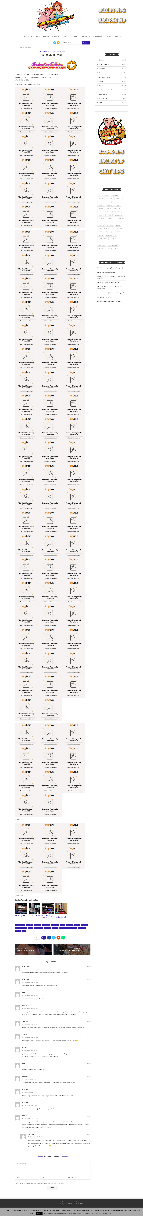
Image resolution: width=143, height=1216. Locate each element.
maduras (84, 925)
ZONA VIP (108, 37)
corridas (118, 198)
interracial (118, 215)
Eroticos (46, 37)
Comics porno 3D (26, 37)
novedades (38, 928)
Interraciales (85, 37)
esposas (101, 208)
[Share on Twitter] (54, 938)
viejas (18, 931)
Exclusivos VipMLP (112, 77)
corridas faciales (104, 202)
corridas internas (118, 202)
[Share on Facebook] (49, 938)
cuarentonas (20, 925)
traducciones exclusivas (68, 928)
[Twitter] (54, 42)
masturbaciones (117, 228)
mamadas (110, 225)
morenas (107, 232)
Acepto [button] (39, 1213)
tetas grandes (112, 245)
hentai (109, 208)
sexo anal (115, 242)
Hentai (37, 37)
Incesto (75, 37)
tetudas (55, 928)
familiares (46, 925)
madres (77, 925)
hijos (62, 925)
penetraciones (103, 238)
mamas (118, 225)
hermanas (55, 925)
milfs (30, 928)
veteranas (82, 928)
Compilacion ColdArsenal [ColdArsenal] (109, 301)
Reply (88, 966)
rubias (101, 242)
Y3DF (24, 931)
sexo (107, 242)
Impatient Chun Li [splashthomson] (108, 282)
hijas (100, 212)
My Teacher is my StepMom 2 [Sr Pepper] (110, 268)
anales (101, 198)
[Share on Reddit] (58, 938)
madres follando (111, 222)
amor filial (114, 195)
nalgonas (117, 232)
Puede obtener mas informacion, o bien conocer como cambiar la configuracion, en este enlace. (78, 1213)
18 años (105, 195)
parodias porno (111, 235)
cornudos (109, 198)
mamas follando (21, 928)
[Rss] (58, 42)
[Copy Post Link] (68, 938)
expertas (37, 925)
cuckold (101, 205)
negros (101, 235)
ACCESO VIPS (118, 37)
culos (117, 205)
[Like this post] (44, 938)
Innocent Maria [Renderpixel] (106, 272)
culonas (109, 205)
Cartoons (55, 37)
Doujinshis (65, 37)
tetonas (47, 928)
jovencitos (111, 218)
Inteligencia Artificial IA (112, 90)
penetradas (114, 238)
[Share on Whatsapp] (63, 938)
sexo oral (102, 245)
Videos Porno (98, 37)
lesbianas (121, 218)
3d (99, 195)
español (29, 925)
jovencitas (102, 218)
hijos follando (115, 212)
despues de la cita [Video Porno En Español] (110, 293)
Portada (17, 48)
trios (116, 248)
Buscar (85, 42)
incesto (69, 925)
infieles (109, 215)
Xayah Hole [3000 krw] (104, 297)
